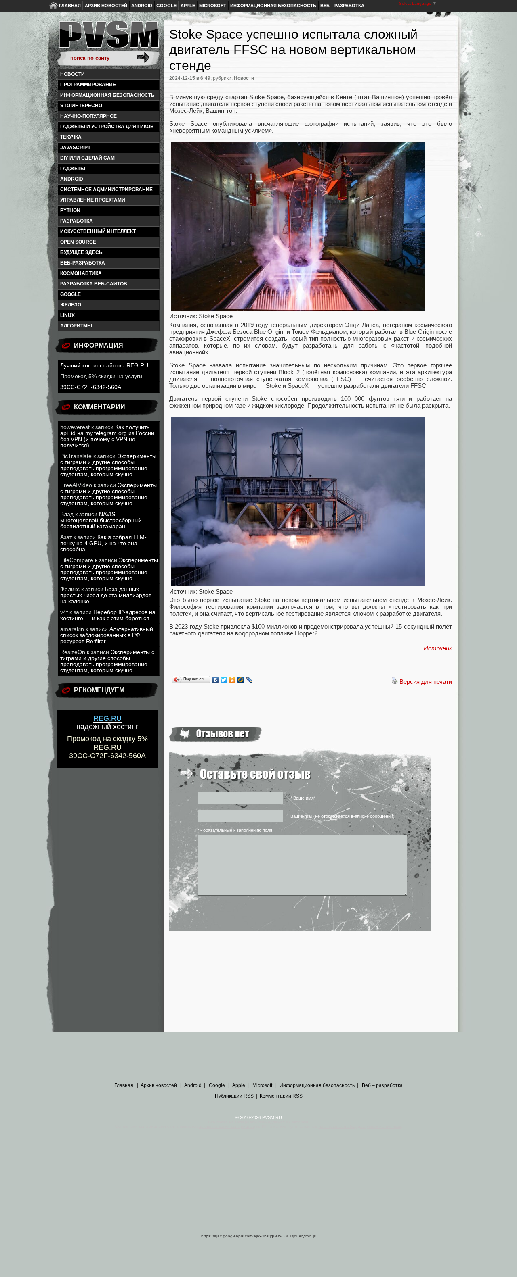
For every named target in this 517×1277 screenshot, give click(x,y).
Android (141, 5)
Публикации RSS (234, 1096)
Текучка (71, 137)
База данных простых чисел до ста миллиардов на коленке (105, 595)
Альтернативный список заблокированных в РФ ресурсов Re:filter (106, 635)
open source (78, 242)
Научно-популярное (88, 116)
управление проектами (92, 200)
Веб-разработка (82, 263)
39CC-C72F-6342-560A (90, 387)
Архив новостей (106, 5)
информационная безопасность (107, 95)
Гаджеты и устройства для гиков (107, 126)
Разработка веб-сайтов (93, 284)
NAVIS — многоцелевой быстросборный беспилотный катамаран (101, 520)
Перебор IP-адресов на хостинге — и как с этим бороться (108, 615)
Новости (72, 74)
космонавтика (81, 273)
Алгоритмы (76, 326)
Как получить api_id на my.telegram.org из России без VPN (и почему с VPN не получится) (107, 436)
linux (67, 315)
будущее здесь (81, 252)
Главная (70, 5)
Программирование (88, 84)
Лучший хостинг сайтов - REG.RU (104, 365)
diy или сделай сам (87, 158)
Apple (188, 5)
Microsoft (212, 5)
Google (166, 5)
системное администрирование (106, 189)
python (70, 210)
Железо (70, 305)
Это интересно (81, 105)
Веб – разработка (342, 5)
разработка (76, 221)
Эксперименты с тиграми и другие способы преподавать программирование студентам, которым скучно (108, 465)
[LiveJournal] (249, 680)
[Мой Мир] (241, 680)
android (71, 179)
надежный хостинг (107, 722)
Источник (438, 648)
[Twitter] (224, 680)
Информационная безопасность (273, 5)
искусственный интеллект (98, 231)
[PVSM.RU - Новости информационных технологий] (108, 38)
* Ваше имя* (302, 798)
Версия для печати (425, 681)
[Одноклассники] (232, 680)
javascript (75, 147)
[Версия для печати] (394, 681)
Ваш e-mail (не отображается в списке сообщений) (342, 816)
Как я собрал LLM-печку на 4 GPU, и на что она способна (103, 543)
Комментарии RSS (281, 1096)
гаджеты (72, 168)
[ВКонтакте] (215, 680)
